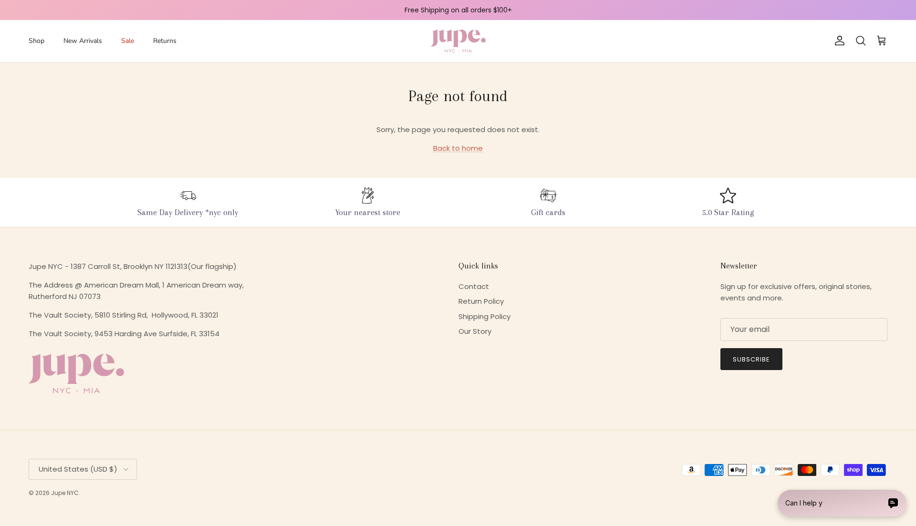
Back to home (458, 148)
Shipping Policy (484, 316)
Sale (127, 40)
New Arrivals (82, 40)
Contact (473, 286)
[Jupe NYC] (458, 41)
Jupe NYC (65, 493)
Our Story (474, 331)
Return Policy (481, 301)
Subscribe (751, 359)
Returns (165, 40)
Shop (36, 40)
